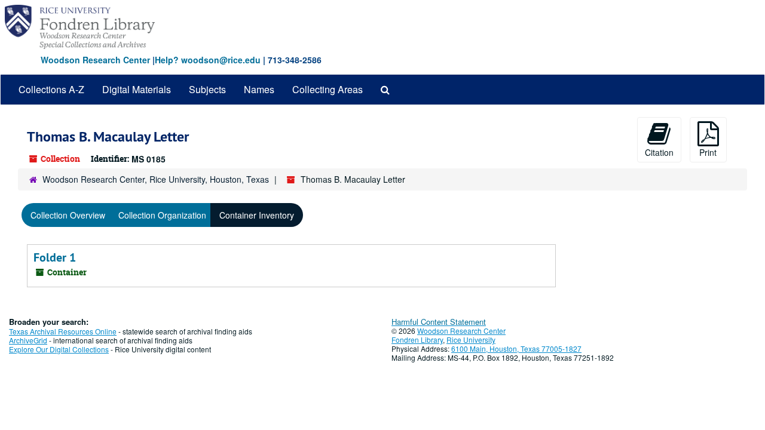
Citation (659, 152)
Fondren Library (417, 339)
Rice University (470, 339)
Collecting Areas (327, 89)
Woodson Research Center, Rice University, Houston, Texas (155, 179)
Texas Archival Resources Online (63, 331)
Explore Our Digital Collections (59, 349)
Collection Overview (67, 215)
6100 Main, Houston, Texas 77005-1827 (516, 348)
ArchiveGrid (28, 340)
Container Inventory (256, 215)
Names (259, 89)
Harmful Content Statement (438, 321)
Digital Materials (136, 89)
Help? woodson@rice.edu (208, 60)
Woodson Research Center (95, 60)
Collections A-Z (51, 89)
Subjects (207, 89)
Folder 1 (54, 257)
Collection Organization (162, 215)
